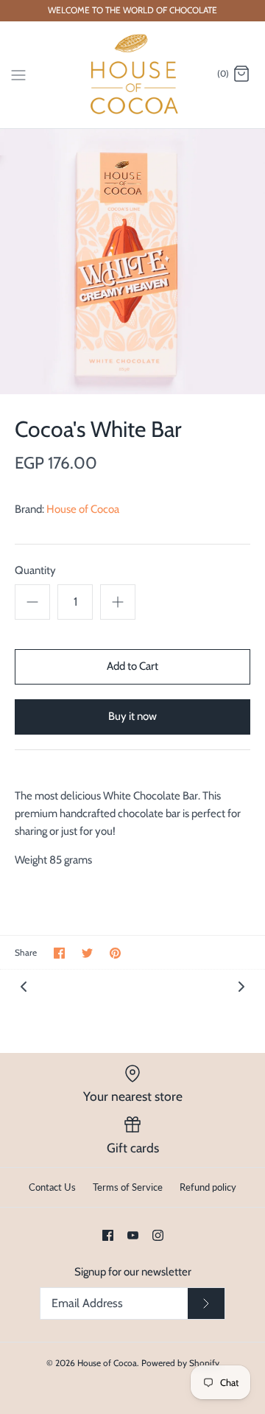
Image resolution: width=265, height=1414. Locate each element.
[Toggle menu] (18, 73)
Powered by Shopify (180, 1362)
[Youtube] (132, 1235)
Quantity (35, 570)
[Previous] (23, 985)
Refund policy (208, 1187)
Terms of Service (128, 1187)
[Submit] (206, 1303)
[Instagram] (157, 1235)
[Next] (241, 985)
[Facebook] (107, 1235)
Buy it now (132, 716)
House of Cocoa (82, 509)
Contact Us (52, 1187)
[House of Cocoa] (133, 75)
